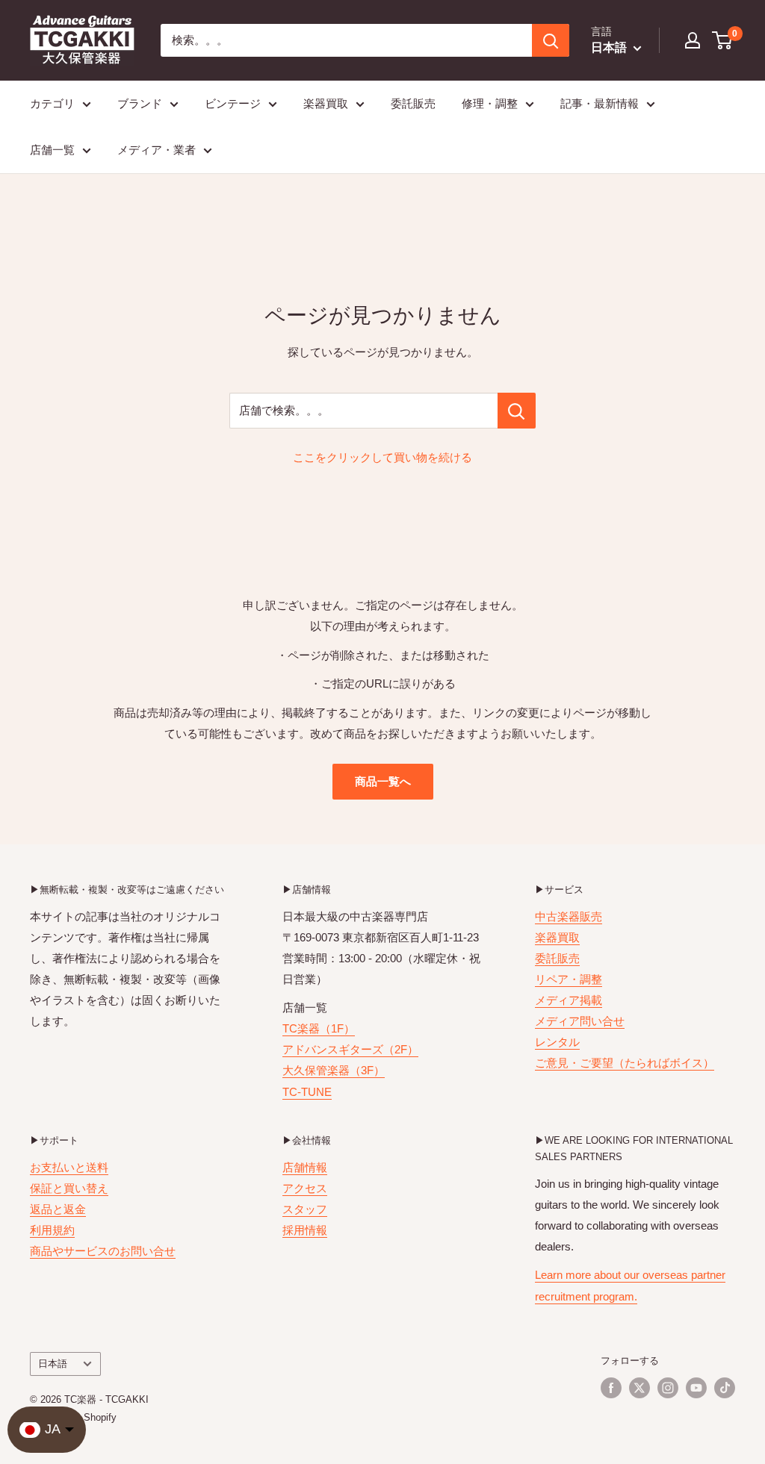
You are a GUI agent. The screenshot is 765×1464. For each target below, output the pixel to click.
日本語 (52, 1363)
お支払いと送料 (69, 1167)
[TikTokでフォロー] (724, 1387)
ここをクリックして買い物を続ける (382, 457)
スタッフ (304, 1209)
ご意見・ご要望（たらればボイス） (624, 1062)
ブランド (139, 103)
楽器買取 (325, 103)
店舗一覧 (52, 149)
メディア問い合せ (580, 1021)
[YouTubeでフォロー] (696, 1387)
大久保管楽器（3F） (333, 1070)
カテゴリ (52, 103)
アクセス (304, 1188)
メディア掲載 (568, 1000)
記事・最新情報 (599, 103)
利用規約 (52, 1230)
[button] (722, 40)
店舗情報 (304, 1167)
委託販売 (413, 103)
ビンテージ (233, 103)
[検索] (550, 40)
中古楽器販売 (568, 916)
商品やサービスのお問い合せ (103, 1251)
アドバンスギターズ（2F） (350, 1049)
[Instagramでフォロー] (667, 1387)
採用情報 (304, 1230)
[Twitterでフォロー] (639, 1387)
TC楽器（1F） (318, 1028)
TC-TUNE (307, 1091)
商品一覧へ (383, 781)
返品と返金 (58, 1209)
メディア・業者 (156, 149)
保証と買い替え (69, 1188)
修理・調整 (490, 103)
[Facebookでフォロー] (611, 1387)
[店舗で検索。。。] (517, 411)
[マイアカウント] (692, 40)
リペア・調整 (568, 979)
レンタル (557, 1041)
